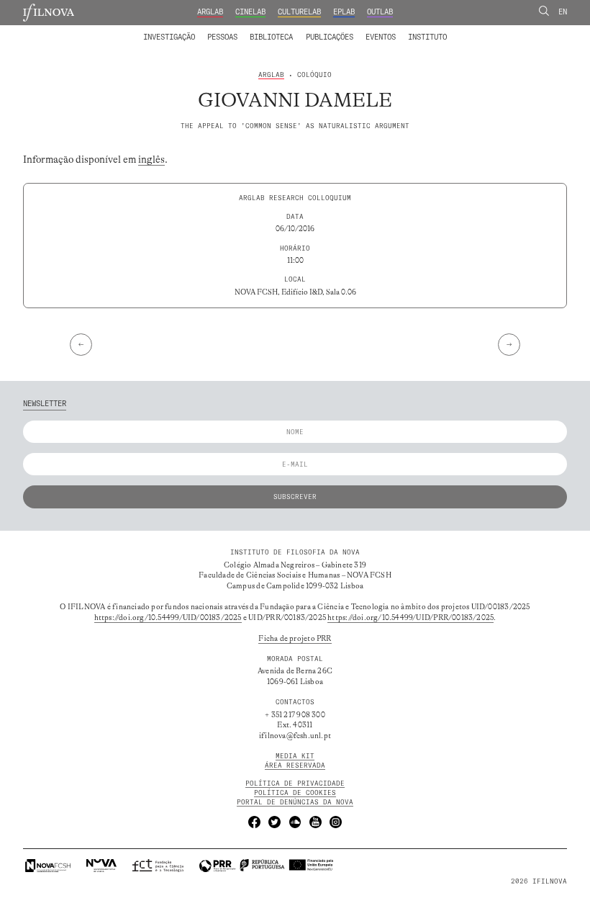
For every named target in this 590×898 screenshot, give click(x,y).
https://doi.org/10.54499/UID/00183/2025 (168, 618)
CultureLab (299, 12)
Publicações (329, 37)
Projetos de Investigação (207, 30)
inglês (151, 159)
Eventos (381, 37)
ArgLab (210, 12)
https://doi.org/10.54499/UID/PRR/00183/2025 (410, 618)
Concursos (477, 30)
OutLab (380, 12)
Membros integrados (190, 30)
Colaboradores (267, 30)
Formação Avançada (411, 30)
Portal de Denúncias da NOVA (295, 802)
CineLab (250, 12)
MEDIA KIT (295, 756)
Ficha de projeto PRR (294, 638)
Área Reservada (295, 765)
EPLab (344, 12)
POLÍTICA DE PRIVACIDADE (295, 783)
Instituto (427, 37)
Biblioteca (271, 37)
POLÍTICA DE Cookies (295, 792)
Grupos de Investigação (316, 30)
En (562, 12)
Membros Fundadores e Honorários (372, 30)
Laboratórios (119, 30)
